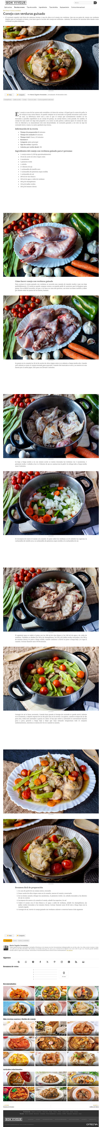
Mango (50, 1111)
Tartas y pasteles (29, 1113)
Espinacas (75, 1113)
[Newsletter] (83, 962)
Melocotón (45, 1111)
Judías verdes (17, 99)
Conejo (24, 99)
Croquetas (42, 1113)
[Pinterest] (55, 962)
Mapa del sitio (92, 1119)
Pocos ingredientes (51, 1113)
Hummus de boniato (8, 1107)
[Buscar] (95, 2)
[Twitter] (47, 962)
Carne (15, 940)
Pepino (55, 1111)
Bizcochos (36, 1113)
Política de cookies (74, 1119)
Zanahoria (9, 940)
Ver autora (70, 950)
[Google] (19, 962)
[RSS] (76, 962)
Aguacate (69, 1113)
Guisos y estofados (23, 940)
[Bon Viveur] (16, 2)
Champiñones (8, 99)
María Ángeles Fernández (19, 945)
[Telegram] (33, 962)
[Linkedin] (69, 962)
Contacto (84, 1119)
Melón (59, 1111)
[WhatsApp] (26, 962)
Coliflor (64, 1113)
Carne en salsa (32, 99)
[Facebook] (40, 962)
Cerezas (76, 1111)
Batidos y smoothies (36, 1111)
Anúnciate (30, 1119)
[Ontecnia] (92, 1124)
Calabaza (59, 1113)
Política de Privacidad (61, 1119)
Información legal (47, 1119)
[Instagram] (62, 962)
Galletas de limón (94, 1107)
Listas (80, 1113)
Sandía (71, 1111)
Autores (38, 1119)
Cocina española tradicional (45, 99)
